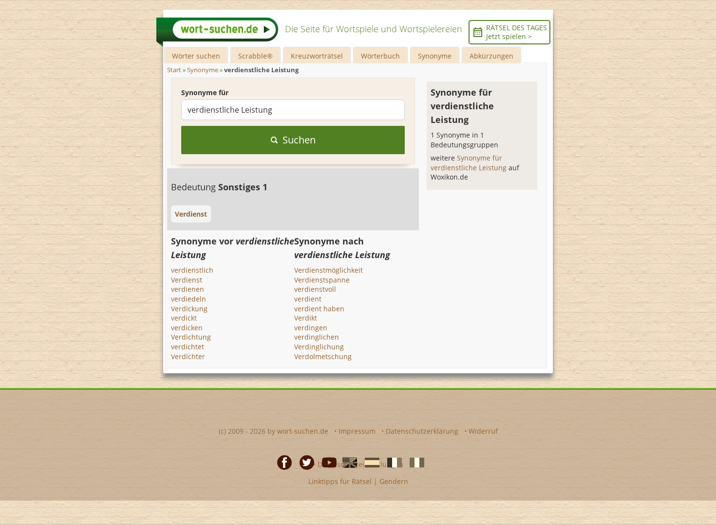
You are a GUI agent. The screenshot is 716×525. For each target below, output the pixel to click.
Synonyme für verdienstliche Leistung (470, 162)
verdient (307, 298)
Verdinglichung (319, 346)
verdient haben (319, 308)
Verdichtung (191, 337)
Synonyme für (204, 92)
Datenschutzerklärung (422, 431)
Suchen (299, 139)
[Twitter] (304, 461)
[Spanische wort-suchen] (369, 461)
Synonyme (435, 56)
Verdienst (186, 279)
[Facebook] (281, 461)
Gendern (393, 481)
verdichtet (187, 346)
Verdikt (305, 318)
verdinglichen (316, 337)
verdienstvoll (315, 289)
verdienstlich (192, 270)
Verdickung (189, 308)
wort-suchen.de (302, 431)
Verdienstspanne (322, 279)
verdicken (187, 327)
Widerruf (483, 431)
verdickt (184, 318)
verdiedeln (188, 298)
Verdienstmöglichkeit (328, 270)
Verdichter (188, 356)
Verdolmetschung (323, 356)
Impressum (357, 431)
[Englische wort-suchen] (347, 461)
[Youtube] (326, 461)
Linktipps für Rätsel (340, 481)
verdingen (310, 327)
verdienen (187, 289)
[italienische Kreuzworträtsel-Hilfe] (414, 461)
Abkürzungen (491, 56)
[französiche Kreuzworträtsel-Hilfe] (391, 461)
